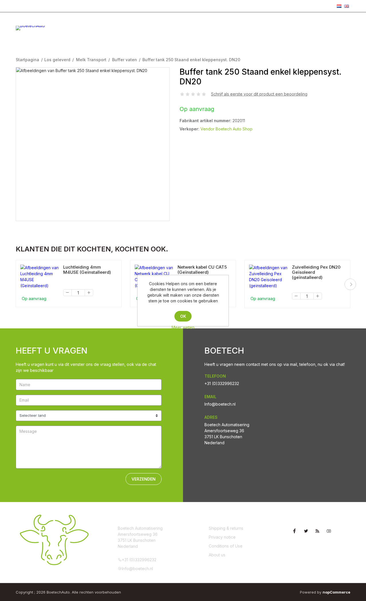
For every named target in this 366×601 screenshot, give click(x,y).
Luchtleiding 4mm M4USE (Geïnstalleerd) (87, 270)
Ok (183, 316)
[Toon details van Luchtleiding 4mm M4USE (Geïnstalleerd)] (39, 277)
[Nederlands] (339, 6)
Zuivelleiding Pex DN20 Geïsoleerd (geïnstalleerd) (316, 272)
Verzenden (144, 479)
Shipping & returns (226, 528)
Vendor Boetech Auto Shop (226, 128)
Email (210, 396)
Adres (211, 417)
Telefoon (215, 376)
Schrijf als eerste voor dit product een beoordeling (259, 94)
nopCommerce (336, 592)
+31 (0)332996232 (37, 5)
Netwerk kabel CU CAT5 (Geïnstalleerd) (202, 270)
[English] (346, 6)
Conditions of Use (225, 546)
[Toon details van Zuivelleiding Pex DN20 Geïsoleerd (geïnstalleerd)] (268, 277)
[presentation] (350, 284)
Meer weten (183, 327)
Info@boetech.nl (80, 5)
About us (217, 554)
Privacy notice (222, 537)
